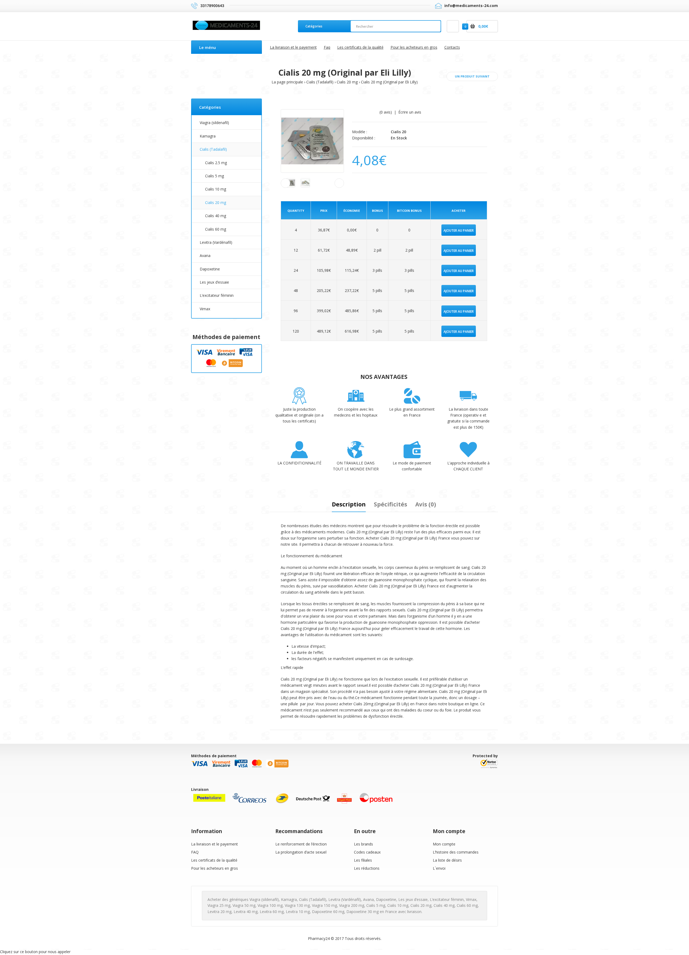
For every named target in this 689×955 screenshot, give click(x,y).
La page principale (287, 81)
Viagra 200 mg (351, 905)
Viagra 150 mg (324, 905)
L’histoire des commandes (456, 852)
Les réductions (366, 868)
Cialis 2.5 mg (216, 162)
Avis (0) (425, 504)
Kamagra (208, 136)
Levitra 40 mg (246, 911)
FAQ (195, 852)
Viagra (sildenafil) (214, 122)
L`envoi (439, 868)
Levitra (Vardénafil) (216, 242)
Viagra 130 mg (297, 905)
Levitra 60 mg (272, 911)
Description (349, 504)
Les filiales (363, 860)
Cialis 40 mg (215, 215)
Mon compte (444, 844)
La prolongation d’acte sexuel (300, 852)
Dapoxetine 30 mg (362, 911)
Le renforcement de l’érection (301, 844)
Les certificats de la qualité (214, 860)
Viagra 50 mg (244, 905)
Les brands (363, 844)
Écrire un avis (409, 112)
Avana (205, 255)
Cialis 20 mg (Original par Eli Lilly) (389, 81)
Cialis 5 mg (214, 175)
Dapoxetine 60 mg (328, 911)
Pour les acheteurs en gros (214, 868)
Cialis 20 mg (347, 81)
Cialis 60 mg (215, 229)
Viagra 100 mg (270, 905)
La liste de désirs (447, 860)
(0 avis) (385, 112)
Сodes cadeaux (367, 852)
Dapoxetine (210, 269)
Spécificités (390, 504)
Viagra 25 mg (219, 905)
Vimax (205, 308)
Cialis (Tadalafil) (319, 81)
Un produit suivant (472, 76)
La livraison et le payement (214, 844)
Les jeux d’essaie (214, 282)
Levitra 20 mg (219, 911)
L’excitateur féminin (217, 295)
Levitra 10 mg (298, 911)
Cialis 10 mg (215, 189)
